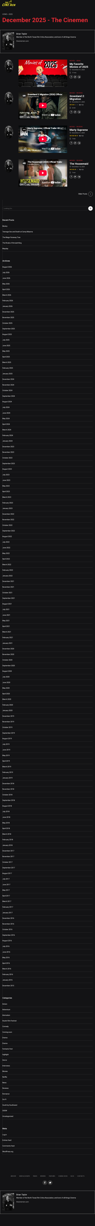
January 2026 (7, 306)
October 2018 (7, 795)
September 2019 (8, 733)
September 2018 (8, 800)
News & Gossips (24, 1176)
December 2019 (8, 716)
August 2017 (7, 873)
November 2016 (8, 924)
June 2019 (6, 750)
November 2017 (8, 856)
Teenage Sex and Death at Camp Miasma (17, 232)
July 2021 (6, 609)
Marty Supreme (79, 129)
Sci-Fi (4, 1099)
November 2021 (8, 587)
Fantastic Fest (7, 1049)
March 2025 (6, 362)
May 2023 (6, 486)
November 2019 (8, 722)
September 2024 (8, 396)
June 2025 (6, 346)
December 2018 (8, 783)
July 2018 (6, 811)
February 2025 (7, 368)
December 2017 (8, 851)
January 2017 (7, 913)
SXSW (4, 1111)
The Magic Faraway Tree (11, 237)
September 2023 (8, 463)
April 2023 (6, 491)
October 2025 (7, 323)
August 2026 (7, 267)
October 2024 (7, 390)
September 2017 (8, 868)
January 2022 (7, 576)
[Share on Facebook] (71, 76)
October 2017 (7, 862)
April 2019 (6, 761)
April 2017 (6, 896)
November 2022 (8, 520)
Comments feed (8, 1146)
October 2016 (7, 929)
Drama (4, 1038)
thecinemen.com (22, 41)
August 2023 (7, 469)
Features (52, 1176)
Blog (72, 1176)
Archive (13, 1176)
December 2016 (8, 918)
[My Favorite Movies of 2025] (43, 73)
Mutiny (4, 226)
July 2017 (6, 879)
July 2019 (6, 744)
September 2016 (8, 935)
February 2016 (7, 974)
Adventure (6, 1009)
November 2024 (8, 385)
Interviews (6, 1066)
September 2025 (8, 329)
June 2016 (6, 952)
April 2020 (6, 694)
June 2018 (6, 817)
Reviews (79, 93)
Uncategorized (7, 1116)
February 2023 (7, 503)
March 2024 (6, 430)
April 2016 (6, 963)
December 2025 (8, 312)
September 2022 (8, 531)
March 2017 (6, 901)
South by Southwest (9, 1105)
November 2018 (8, 789)
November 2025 (8, 317)
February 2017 (7, 907)
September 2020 (8, 666)
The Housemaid (79, 163)
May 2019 (6, 755)
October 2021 (7, 593)
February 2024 (7, 435)
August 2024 (7, 402)
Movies (72, 61)
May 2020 (6, 688)
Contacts (80, 1176)
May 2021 (6, 621)
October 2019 (7, 727)
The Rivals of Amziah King (12, 243)
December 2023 (8, 447)
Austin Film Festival (9, 1021)
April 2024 (6, 424)
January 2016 (7, 980)
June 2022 (6, 548)
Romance (6, 1094)
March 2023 (6, 497)
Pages (35, 1176)
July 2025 (6, 340)
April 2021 (6, 626)
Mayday (5, 249)
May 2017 (6, 890)
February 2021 (7, 637)
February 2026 (7, 301)
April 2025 (6, 357)
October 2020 (7, 660)
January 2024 (7, 441)
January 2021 (7, 643)
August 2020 (7, 671)
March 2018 (6, 834)
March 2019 (6, 767)
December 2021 (8, 581)
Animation (6, 1015)
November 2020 (8, 654)
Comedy (5, 1026)
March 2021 (6, 632)
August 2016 (7, 941)
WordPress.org (7, 1151)
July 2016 (6, 946)
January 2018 (7, 845)
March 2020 (6, 699)
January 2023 (7, 508)
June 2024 (6, 413)
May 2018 (6, 823)
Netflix (4, 1077)
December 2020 (8, 649)
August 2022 (7, 536)
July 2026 (6, 272)
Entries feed (6, 1140)
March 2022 (6, 564)
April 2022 (6, 559)
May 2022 (6, 553)
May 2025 (6, 351)
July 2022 (6, 542)
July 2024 (6, 407)
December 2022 (8, 514)
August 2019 (7, 738)
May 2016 (6, 957)
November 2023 (8, 452)
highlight (5, 1054)
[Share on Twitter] (75, 76)
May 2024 (6, 418)
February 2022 (7, 570)
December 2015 (8, 986)
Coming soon (7, 1032)
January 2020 (7, 710)
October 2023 (7, 458)
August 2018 (7, 806)
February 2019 (7, 772)
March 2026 (6, 295)
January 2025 (7, 374)
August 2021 (7, 604)
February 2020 (7, 705)
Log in (4, 1135)
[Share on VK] (79, 76)
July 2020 (6, 677)
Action (4, 1004)
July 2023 (6, 475)
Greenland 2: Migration (77, 97)
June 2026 (6, 278)
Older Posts (82, 194)
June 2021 (6, 615)
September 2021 (8, 598)
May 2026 (6, 284)
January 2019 (7, 778)
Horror (4, 1060)
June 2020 (6, 682)
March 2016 (6, 969)
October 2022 (7, 525)
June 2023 (6, 480)
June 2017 (6, 885)
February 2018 (7, 840)
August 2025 (7, 334)
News (78, 61)
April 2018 (6, 828)
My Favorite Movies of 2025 (79, 65)
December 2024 (8, 379)
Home (4, 14)
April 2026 (6, 289)
